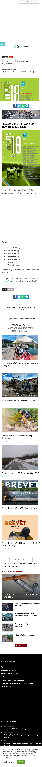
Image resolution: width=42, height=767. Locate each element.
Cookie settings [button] (9, 762)
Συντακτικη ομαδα (8, 670)
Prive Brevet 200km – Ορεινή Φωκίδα (18, 400)
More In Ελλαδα (20, 331)
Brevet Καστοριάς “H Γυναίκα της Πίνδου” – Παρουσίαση (21, 544)
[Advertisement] (21, 219)
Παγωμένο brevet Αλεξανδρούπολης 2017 (20, 473)
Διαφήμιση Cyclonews (9, 673)
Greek (25, 2)
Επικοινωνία (6, 687)
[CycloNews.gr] (21, 44)
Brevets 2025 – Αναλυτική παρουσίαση (18, 683)
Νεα (11, 57)
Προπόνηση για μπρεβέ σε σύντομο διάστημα (18, 436)
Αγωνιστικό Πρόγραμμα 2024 (14, 680)
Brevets (10, 289)
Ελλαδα (5, 57)
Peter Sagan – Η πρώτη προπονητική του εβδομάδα (21, 306)
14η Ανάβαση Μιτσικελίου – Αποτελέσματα (21, 317)
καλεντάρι (6, 281)
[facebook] (15, 106)
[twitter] (19, 106)
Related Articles (20, 325)
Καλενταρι (5, 677)
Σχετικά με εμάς (7, 667)
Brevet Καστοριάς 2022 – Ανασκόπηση (19, 508)
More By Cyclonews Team (20, 328)
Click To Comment (21, 559)
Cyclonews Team (10, 69)
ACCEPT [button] (20, 762)
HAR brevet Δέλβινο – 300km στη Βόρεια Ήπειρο (20, 364)
